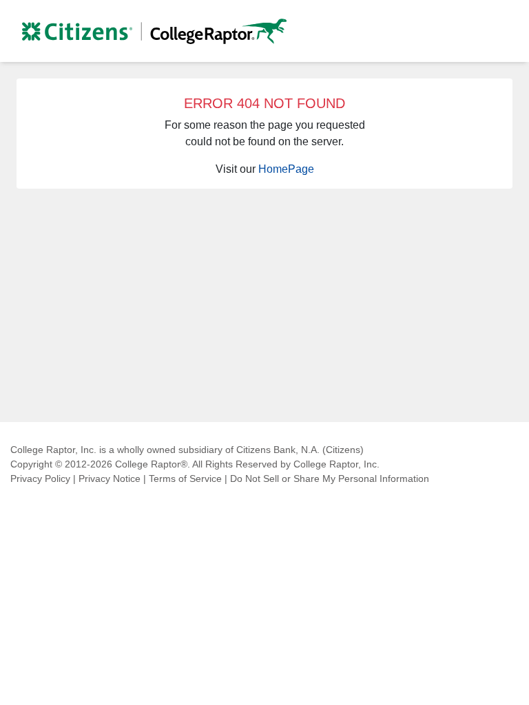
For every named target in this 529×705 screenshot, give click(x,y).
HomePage (286, 169)
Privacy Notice (110, 478)
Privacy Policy (40, 478)
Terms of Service (185, 478)
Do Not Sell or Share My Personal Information (329, 478)
